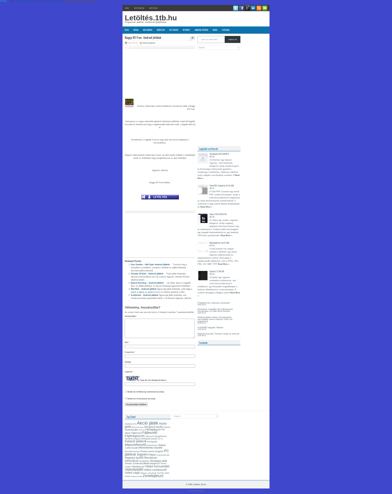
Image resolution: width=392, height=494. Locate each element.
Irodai (135, 29)
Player (152, 454)
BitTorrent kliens (138, 427)
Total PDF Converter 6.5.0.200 (221, 185)
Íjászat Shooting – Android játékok (147, 283)
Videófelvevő (137, 466)
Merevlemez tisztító (150, 447)
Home (127, 8)
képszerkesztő (135, 445)
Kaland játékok (136, 441)
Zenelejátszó (153, 476)
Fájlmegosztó (135, 436)
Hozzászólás (131, 316)
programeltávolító (163, 455)
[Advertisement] (160, 72)
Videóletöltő (134, 470)
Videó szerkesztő (155, 469)
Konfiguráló (152, 441)
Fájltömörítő (149, 436)
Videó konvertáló (157, 466)
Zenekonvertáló (136, 476)
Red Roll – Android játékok (143, 289)
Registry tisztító (134, 457)
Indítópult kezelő (149, 438)
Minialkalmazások (132, 451)
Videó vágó (132, 472)
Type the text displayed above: (153, 380)
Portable (226, 29)
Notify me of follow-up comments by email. (145, 392)
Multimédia (147, 29)
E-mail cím (130, 352)
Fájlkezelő (149, 433)
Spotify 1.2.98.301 (216, 271)
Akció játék (147, 422)
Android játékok (201, 29)
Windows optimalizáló (148, 473)
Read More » (206, 207)
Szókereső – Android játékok (144, 295)
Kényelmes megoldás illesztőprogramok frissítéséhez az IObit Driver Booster (215, 310)
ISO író (160, 439)
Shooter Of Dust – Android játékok (147, 274)
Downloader (131, 429)
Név (127, 342)
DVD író (142, 430)
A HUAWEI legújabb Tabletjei (210, 327)
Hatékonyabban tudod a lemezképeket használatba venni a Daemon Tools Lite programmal (215, 319)
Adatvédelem (139, 8)
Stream (128, 463)
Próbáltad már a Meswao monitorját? (214, 303)
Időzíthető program (132, 439)
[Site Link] (160, 200)
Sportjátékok (144, 461)
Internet (186, 29)
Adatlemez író (130, 424)
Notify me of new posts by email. (141, 399)
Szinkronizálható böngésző (146, 463)
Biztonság (173, 29)
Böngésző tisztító (153, 427)
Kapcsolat (153, 8)
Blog (127, 29)
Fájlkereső (136, 433)
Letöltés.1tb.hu (151, 18)
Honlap (128, 362)
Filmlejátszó (152, 429)
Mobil (215, 29)
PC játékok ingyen (147, 452)
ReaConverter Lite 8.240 (219, 242)
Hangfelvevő (161, 436)
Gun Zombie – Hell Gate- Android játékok (150, 264)
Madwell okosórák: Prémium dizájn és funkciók (218, 334)
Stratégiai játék (158, 460)
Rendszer (161, 29)
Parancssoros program (152, 451)
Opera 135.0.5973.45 (218, 214)
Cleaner (167, 427)
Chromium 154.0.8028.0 (219, 153)
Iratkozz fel (232, 39)
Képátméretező (152, 445)
